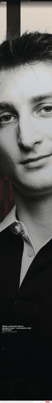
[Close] (51, 401)
